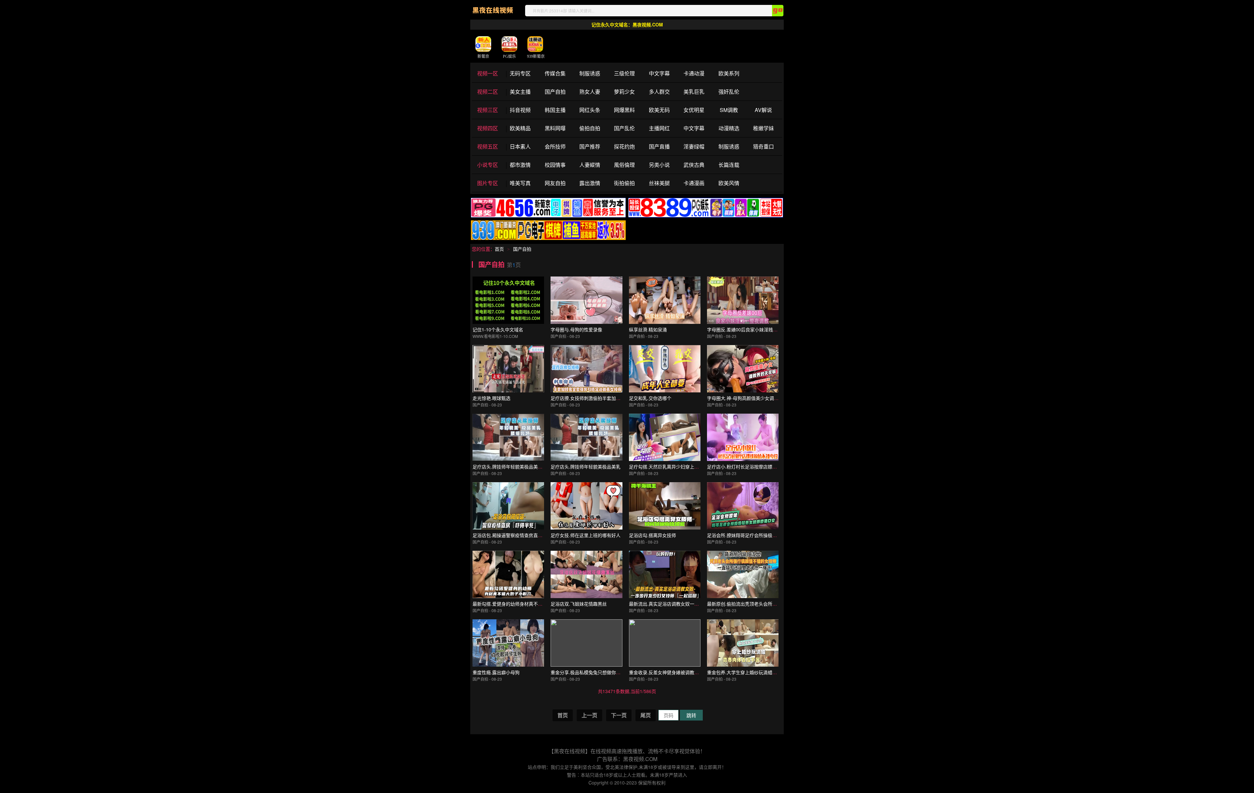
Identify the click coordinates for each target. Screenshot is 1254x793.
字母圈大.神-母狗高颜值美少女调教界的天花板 (754, 398)
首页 (499, 249)
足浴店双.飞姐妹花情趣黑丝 (579, 603)
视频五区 (487, 146)
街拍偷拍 (624, 183)
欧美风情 (728, 183)
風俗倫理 (624, 164)
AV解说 (763, 110)
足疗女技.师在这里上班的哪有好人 (585, 535)
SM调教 (729, 110)
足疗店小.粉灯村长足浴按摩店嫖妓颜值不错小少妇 (758, 466)
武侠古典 (693, 164)
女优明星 (693, 110)
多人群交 (659, 91)
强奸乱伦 (728, 91)
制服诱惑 (589, 73)
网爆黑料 (624, 110)
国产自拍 (555, 91)
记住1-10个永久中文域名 (498, 329)
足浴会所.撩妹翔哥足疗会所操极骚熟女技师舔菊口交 (760, 535)
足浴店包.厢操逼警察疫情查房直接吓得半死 (517, 535)
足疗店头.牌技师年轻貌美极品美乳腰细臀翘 (517, 466)
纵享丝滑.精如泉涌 (648, 329)
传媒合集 (555, 73)
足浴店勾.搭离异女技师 (652, 535)
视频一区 (487, 73)
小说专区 (487, 164)
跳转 (691, 715)
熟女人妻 (589, 91)
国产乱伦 (624, 128)
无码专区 (520, 73)
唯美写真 (520, 183)
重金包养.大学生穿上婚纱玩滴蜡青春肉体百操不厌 (758, 672)
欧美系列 (728, 73)
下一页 (619, 715)
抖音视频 (520, 110)
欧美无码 (659, 110)
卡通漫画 (693, 183)
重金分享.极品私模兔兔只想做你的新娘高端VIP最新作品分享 (612, 672)
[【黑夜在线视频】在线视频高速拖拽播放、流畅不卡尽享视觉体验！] (493, 14)
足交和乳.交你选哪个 (650, 398)
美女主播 (520, 91)
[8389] (706, 216)
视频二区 (487, 91)
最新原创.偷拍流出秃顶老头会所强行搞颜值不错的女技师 (765, 603)
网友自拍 (555, 183)
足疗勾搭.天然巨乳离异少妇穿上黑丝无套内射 (675, 466)
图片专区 (487, 183)
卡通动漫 (693, 73)
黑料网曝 (555, 128)
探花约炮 (624, 146)
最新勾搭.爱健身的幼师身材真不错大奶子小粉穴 (521, 603)
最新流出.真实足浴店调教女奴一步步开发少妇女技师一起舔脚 (691, 603)
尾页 (645, 715)
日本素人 (520, 146)
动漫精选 (728, 128)
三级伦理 (624, 73)
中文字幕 (659, 73)
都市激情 (520, 164)
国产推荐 (589, 146)
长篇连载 (728, 164)
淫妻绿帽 (693, 146)
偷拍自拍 (589, 128)
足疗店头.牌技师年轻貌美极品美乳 (585, 466)
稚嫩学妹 (763, 128)
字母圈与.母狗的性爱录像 (576, 329)
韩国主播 (555, 110)
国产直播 (659, 146)
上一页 (589, 715)
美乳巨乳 (693, 91)
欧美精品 (520, 128)
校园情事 (555, 164)
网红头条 (589, 110)
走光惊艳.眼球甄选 (491, 398)
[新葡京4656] (548, 216)
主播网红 (659, 128)
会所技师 (555, 146)
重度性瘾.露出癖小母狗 (496, 672)
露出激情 (589, 183)
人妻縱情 (589, 164)
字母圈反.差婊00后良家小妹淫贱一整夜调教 (751, 329)
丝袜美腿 (659, 183)
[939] (548, 238)
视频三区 (487, 110)
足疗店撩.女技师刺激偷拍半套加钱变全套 (592, 398)
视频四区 (487, 128)
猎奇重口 (763, 146)
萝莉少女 (624, 91)
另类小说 (659, 164)
